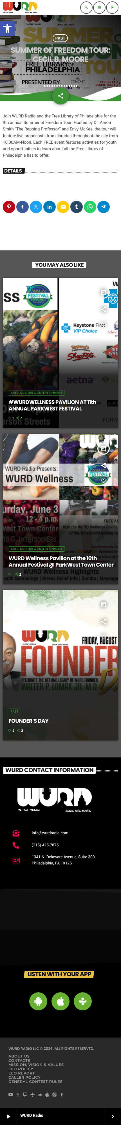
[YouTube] (10, 1095)
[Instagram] (54, 1095)
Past (60, 38)
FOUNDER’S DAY (29, 721)
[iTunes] (47, 1095)
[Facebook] (62, 1095)
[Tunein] (32, 1095)
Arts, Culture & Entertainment (36, 392)
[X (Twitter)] (18, 1095)
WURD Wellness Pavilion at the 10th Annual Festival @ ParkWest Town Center (61, 561)
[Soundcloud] (40, 1095)
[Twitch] (25, 1095)
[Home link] (20, 7)
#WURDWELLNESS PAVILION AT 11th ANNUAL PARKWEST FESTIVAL (52, 405)
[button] (7, 28)
